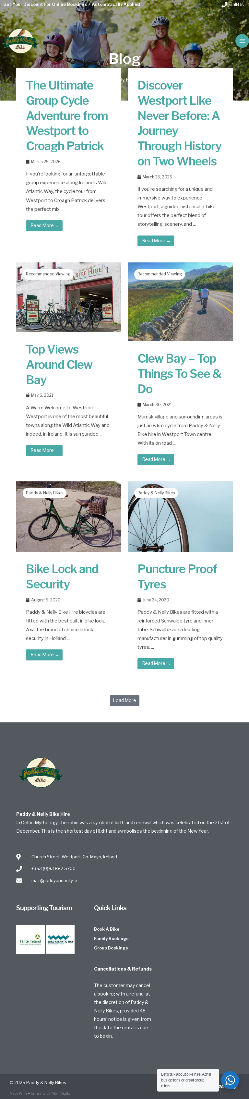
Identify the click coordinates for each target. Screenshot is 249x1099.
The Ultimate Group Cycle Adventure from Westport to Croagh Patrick (67, 115)
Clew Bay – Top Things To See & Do (179, 373)
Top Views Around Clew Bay (59, 364)
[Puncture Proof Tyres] (180, 516)
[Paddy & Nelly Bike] (20, 41)
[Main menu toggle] (242, 41)
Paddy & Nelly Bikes (44, 492)
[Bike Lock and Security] (68, 516)
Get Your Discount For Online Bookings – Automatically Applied (71, 4)
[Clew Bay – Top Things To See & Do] (180, 302)
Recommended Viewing (48, 274)
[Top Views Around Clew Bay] (68, 297)
